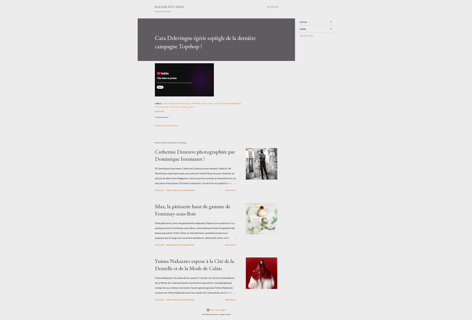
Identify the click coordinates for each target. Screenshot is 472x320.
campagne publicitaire (202, 103)
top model (174, 107)
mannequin (235, 103)
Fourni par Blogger (218, 310)
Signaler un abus (306, 35)
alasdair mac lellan (171, 103)
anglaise (186, 103)
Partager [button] (159, 111)
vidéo (191, 107)
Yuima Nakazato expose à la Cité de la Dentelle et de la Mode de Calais (194, 264)
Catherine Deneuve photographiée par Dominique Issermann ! (195, 155)
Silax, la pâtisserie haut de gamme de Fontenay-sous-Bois (192, 210)
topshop (184, 107)
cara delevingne (221, 103)
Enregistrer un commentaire (166, 125)
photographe (161, 107)
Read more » (230, 190)
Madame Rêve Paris (169, 7)
